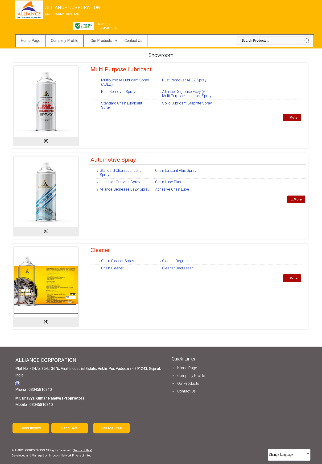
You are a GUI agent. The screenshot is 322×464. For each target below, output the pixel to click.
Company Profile (64, 40)
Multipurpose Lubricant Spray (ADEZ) (125, 82)
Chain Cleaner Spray (117, 261)
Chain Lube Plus (168, 182)
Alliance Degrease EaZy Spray (124, 189)
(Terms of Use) (82, 450)
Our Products (101, 40)
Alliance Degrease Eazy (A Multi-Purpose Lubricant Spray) (187, 93)
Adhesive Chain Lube (172, 189)
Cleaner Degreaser (177, 261)
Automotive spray (113, 159)
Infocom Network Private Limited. (70, 455)
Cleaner (100, 250)
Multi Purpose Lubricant (121, 69)
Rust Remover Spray (118, 91)
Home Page (30, 40)
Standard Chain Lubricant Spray (121, 105)
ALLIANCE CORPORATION (72, 10)
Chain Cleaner (112, 268)
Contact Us (133, 40)
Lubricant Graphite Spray (120, 182)
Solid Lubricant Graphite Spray (187, 103)
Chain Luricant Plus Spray (175, 170)
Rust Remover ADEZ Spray (184, 80)
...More (292, 117)
